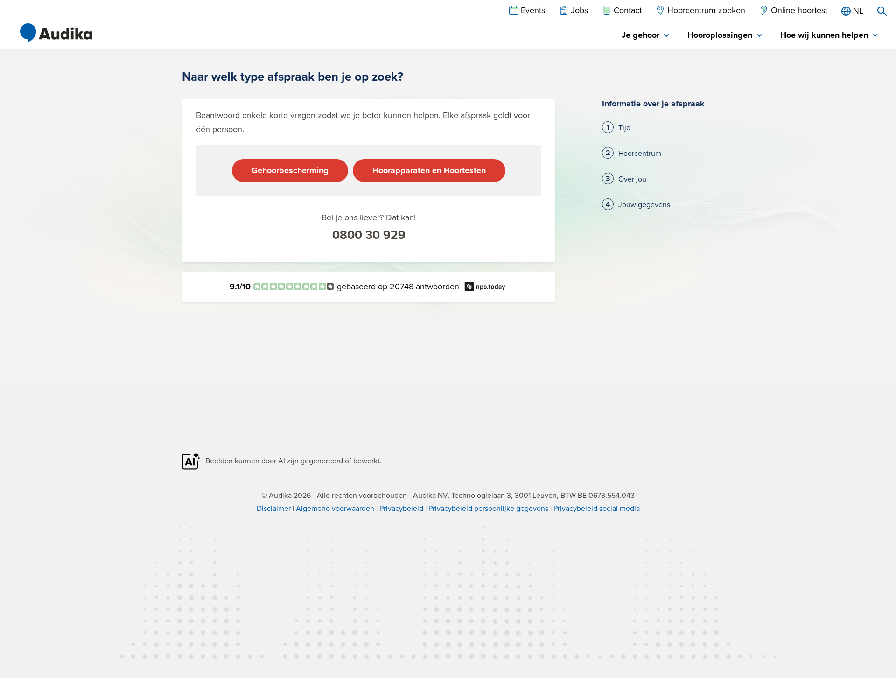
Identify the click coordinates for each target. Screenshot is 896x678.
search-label (882, 11)
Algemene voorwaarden (335, 508)
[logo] (56, 32)
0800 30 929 (369, 235)
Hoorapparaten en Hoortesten (429, 170)
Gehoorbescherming (290, 170)
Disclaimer (274, 508)
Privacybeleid (401, 508)
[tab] (645, 35)
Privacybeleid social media (596, 508)
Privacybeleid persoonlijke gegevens (488, 508)
